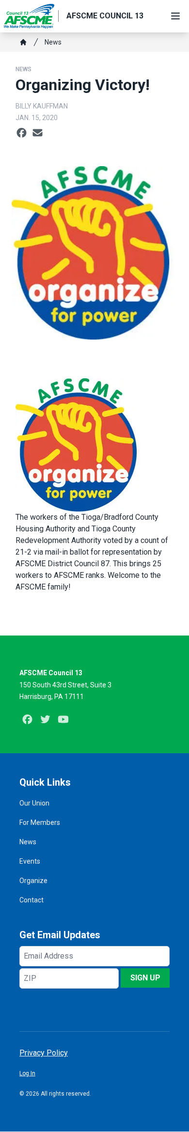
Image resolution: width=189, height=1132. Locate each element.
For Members (39, 822)
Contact (31, 900)
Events (29, 861)
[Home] (23, 42)
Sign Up (145, 977)
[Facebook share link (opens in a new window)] (22, 133)
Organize (33, 880)
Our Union (34, 803)
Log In (27, 1073)
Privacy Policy (43, 1052)
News (53, 42)
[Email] (38, 133)
